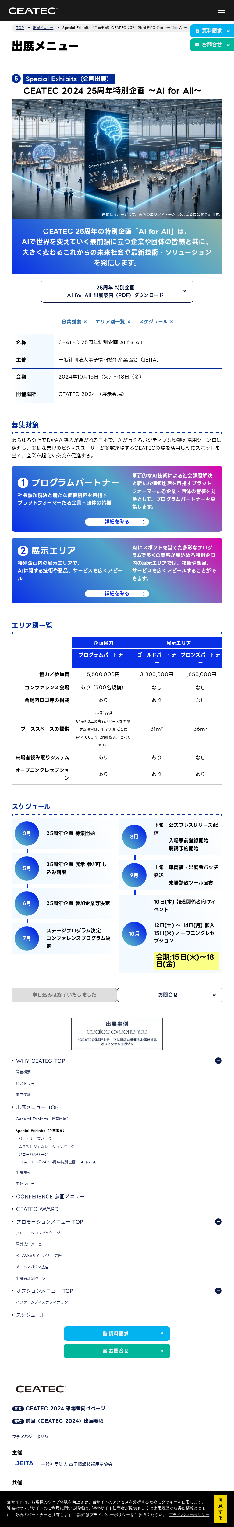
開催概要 (23, 1072)
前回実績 (23, 1095)
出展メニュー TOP (37, 1107)
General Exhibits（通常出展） (43, 1119)
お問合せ (212, 44)
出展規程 (23, 1172)
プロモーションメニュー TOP (49, 1222)
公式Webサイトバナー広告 (39, 1256)
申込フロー (25, 1183)
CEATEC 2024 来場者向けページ (59, 1408)
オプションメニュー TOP (44, 1291)
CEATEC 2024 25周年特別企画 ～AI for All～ (60, 1162)
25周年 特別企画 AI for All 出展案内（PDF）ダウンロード (115, 291)
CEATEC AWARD (37, 1209)
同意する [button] (220, 1508)
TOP (20, 27)
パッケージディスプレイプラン (42, 1302)
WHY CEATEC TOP (40, 1061)
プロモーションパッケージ (38, 1233)
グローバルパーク (33, 1154)
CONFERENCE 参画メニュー (50, 1196)
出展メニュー (43, 27)
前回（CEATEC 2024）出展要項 (59, 1421)
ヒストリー (25, 1083)
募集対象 (71, 322)
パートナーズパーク (35, 1139)
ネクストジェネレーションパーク (46, 1147)
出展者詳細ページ (31, 1278)
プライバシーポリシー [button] (189, 1514)
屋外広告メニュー (31, 1244)
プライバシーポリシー (32, 1437)
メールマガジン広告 (32, 1267)
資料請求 (212, 30)
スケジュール (30, 1315)
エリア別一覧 (110, 322)
